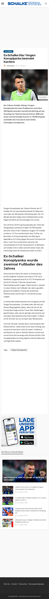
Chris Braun (10, 66)
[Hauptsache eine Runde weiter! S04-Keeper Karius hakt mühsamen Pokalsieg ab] (7, 511)
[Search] (46, 3)
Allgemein (8, 51)
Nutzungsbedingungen (36, 584)
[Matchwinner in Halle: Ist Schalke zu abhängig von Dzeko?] (24, 471)
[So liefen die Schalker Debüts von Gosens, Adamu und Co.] (7, 501)
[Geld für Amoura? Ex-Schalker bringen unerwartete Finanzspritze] (7, 490)
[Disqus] (24, 381)
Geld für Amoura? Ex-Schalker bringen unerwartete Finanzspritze (29, 488)
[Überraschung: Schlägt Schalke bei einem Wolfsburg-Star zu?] (7, 523)
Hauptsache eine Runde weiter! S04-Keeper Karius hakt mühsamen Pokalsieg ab (30, 511)
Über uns (7, 584)
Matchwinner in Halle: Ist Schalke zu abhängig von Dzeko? (24, 478)
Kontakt (14, 584)
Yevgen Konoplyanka (19, 350)
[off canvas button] (2, 3)
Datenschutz (23, 584)
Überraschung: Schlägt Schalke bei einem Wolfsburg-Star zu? (30, 521)
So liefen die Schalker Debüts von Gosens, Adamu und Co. (30, 499)
